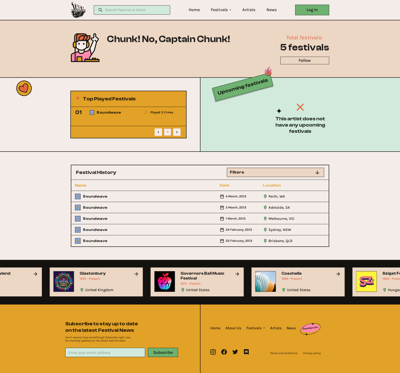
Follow (305, 60)
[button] (194, 10)
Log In (312, 9)
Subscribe (163, 352)
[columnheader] (100, 185)
